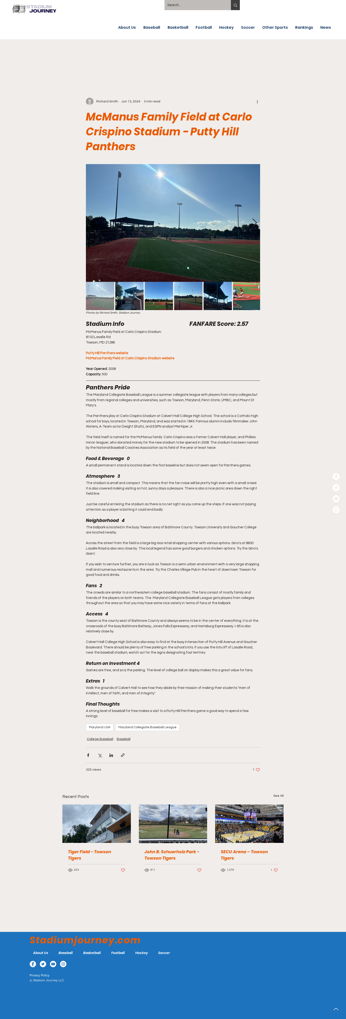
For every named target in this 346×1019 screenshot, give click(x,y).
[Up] (336, 1009)
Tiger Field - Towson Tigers (89, 855)
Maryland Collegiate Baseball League (147, 727)
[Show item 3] (159, 296)
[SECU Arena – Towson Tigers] (249, 824)
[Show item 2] (129, 296)
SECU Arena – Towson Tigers (244, 855)
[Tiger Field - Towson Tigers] (96, 824)
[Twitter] (336, 487)
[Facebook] (336, 476)
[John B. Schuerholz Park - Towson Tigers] (173, 824)
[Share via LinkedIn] (111, 755)
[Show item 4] (188, 296)
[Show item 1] (100, 296)
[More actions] (257, 101)
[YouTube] (336, 498)
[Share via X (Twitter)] (99, 755)
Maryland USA (99, 727)
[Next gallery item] (254, 222)
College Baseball (100, 739)
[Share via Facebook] (88, 755)
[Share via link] (123, 755)
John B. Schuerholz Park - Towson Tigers (172, 855)
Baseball (123, 739)
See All (278, 795)
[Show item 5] (218, 296)
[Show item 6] (247, 296)
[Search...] (235, 5)
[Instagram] (336, 509)
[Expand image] (173, 223)
